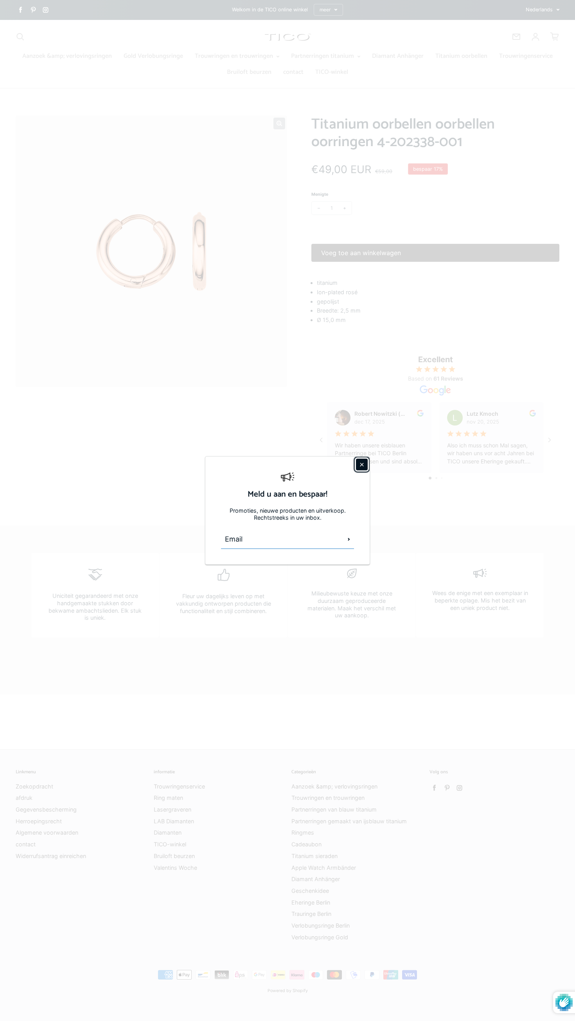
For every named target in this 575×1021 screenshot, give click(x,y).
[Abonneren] (349, 539)
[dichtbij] (362, 464)
